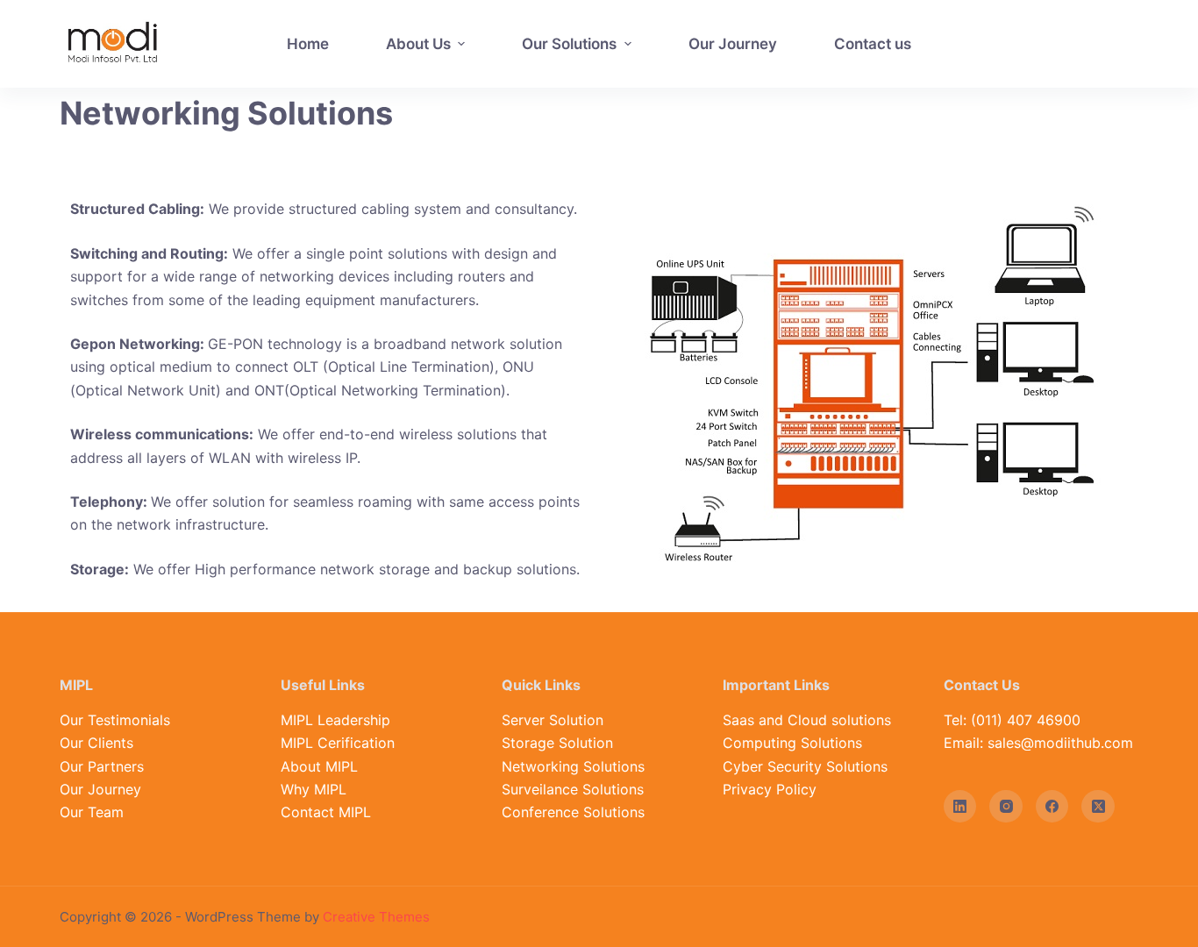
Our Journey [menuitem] (732, 44)
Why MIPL (313, 789)
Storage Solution (557, 742)
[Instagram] (1006, 806)
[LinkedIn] (960, 806)
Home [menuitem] (308, 44)
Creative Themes (376, 916)
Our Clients (96, 742)
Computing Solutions (792, 742)
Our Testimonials (115, 720)
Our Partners (102, 766)
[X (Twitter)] (1098, 806)
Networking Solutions (573, 766)
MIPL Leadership (335, 720)
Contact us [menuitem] (872, 44)
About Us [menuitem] (418, 44)
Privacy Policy (769, 789)
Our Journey (100, 789)
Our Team (92, 812)
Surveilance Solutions (573, 789)
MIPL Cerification (338, 742)
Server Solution (552, 720)
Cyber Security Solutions (805, 766)
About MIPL (319, 766)
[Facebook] (1052, 806)
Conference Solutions (573, 812)
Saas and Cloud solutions (807, 720)
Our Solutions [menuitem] (569, 44)
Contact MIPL (326, 812)
